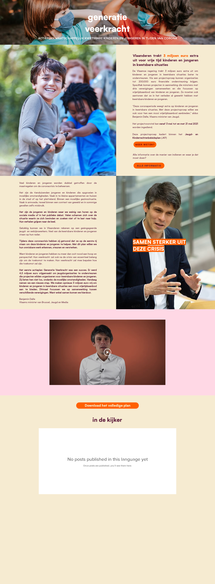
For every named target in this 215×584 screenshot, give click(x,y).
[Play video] (107, 352)
